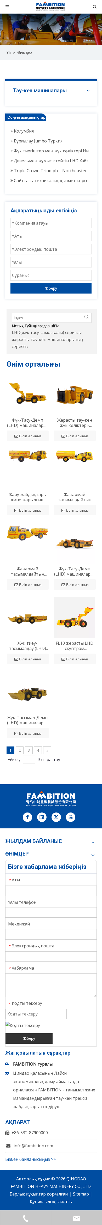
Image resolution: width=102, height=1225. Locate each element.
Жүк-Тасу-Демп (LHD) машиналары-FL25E (74, 571)
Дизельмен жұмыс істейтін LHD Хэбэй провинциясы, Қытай (52, 158)
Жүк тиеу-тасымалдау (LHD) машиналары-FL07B (27, 646)
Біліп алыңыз (30, 436)
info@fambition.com (33, 1146)
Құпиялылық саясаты (51, 1201)
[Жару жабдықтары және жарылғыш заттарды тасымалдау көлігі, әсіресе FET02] (27, 455)
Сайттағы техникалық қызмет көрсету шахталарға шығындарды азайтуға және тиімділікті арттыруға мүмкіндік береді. (52, 178)
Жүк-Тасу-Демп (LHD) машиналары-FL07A (27, 422)
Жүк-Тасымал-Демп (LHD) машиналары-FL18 (27, 720)
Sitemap (81, 1194)
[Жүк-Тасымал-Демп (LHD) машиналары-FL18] (27, 691)
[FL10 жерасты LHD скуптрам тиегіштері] (74, 617)
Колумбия (23, 129)
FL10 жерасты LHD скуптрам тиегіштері (74, 646)
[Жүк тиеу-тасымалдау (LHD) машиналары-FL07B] (27, 617)
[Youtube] (70, 817)
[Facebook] (27, 817)
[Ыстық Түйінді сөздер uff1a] (86, 317)
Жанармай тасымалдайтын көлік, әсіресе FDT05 (74, 497)
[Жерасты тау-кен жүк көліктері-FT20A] (74, 394)
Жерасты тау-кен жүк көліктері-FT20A (74, 422)
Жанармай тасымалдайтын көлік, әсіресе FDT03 (27, 571)
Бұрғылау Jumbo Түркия (38, 138)
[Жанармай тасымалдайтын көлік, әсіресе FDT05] (74, 455)
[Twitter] (56, 817)
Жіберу (51, 288)
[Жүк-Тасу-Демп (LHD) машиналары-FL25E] (74, 542)
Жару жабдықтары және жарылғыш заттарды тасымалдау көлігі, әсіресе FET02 (28, 497)
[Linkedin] (42, 817)
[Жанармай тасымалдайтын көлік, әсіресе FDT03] (27, 531)
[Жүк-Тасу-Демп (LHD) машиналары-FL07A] (27, 394)
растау (53, 759)
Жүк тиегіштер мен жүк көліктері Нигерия (52, 148)
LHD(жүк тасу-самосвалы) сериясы (47, 332)
